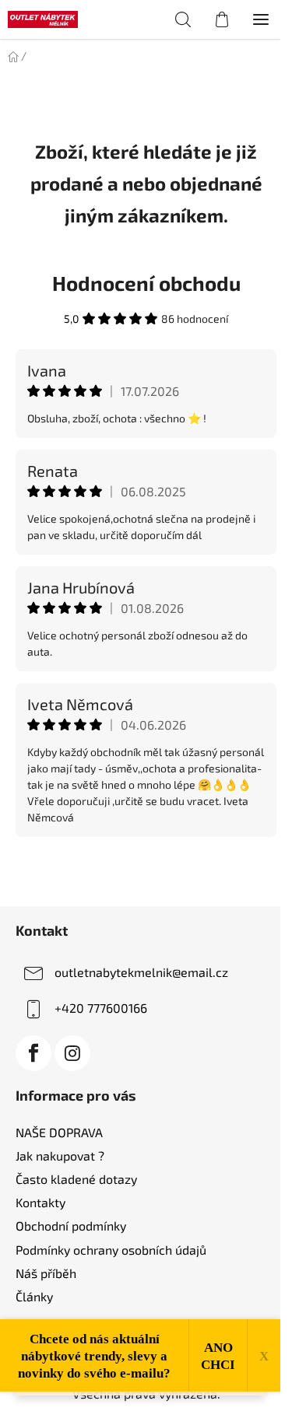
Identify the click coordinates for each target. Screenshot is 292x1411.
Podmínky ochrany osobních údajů (111, 1249)
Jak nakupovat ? (60, 1155)
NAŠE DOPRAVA (59, 1132)
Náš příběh (46, 1273)
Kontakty (40, 1202)
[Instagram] (72, 1053)
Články (34, 1296)
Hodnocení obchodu (146, 283)
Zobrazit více (146, 870)
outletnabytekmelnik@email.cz (141, 972)
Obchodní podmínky (71, 1225)
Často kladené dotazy (76, 1178)
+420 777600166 (101, 1007)
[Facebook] (33, 1053)
